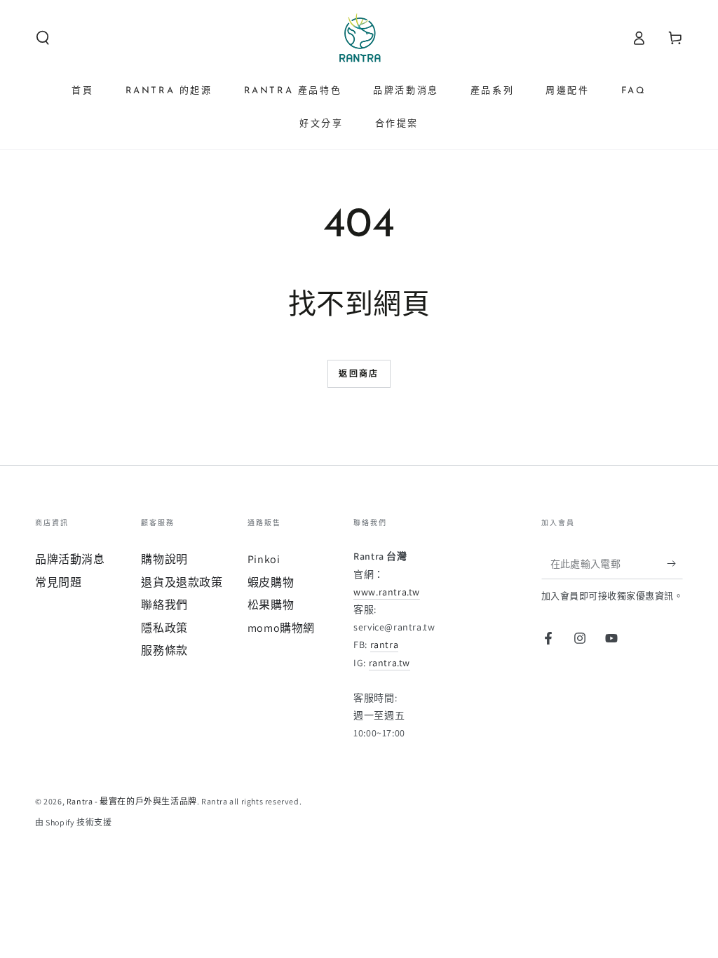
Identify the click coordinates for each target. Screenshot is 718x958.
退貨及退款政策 (181, 582)
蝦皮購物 (271, 582)
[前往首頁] (359, 37)
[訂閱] (675, 563)
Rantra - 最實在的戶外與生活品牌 (132, 801)
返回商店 (359, 374)
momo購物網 (281, 628)
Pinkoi (264, 559)
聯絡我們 (164, 605)
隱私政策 (164, 628)
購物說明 (164, 559)
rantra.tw (389, 662)
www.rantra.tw (386, 592)
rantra (384, 644)
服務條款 (164, 650)
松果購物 (271, 605)
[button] (43, 37)
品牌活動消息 (70, 559)
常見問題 (58, 582)
